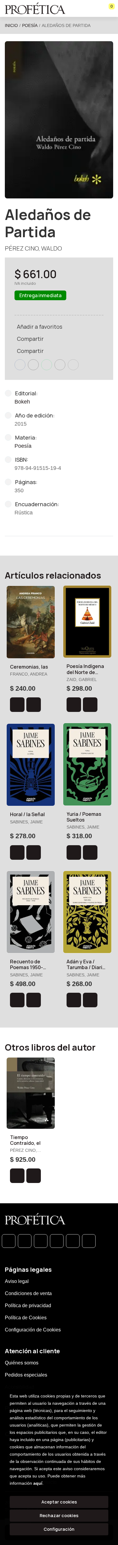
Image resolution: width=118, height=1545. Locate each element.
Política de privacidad (28, 1305)
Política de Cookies (26, 1317)
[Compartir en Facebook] (20, 364)
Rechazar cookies (59, 1515)
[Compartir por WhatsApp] (46, 364)
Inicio (11, 25)
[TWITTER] (41, 1241)
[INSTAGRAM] (57, 1241)
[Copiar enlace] (73, 364)
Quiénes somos (21, 1362)
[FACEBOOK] (24, 1241)
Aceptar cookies (59, 1502)
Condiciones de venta (28, 1293)
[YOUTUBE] (89, 1241)
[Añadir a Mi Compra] (17, 704)
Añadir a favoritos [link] (39, 326)
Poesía (30, 25)
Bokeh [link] (22, 402)
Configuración (59, 1529)
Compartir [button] (30, 338)
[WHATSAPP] (8, 1241)
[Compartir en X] (33, 364)
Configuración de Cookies (33, 1329)
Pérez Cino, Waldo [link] (33, 248)
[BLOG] (73, 1241)
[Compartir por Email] (59, 364)
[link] (33, 704)
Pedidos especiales (26, 1374)
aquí (37, 1483)
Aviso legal (17, 1281)
